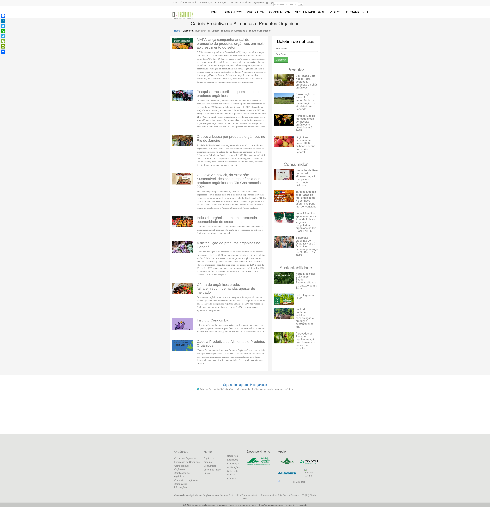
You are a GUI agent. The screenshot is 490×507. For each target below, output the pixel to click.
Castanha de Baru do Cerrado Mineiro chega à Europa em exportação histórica (307, 177)
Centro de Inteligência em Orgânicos (209, 505)
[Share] (3, 51)
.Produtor (255, 12)
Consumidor (296, 164)
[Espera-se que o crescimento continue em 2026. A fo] (125, 416)
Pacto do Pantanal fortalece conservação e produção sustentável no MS (305, 318)
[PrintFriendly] (3, 46)
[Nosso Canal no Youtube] (267, 2)
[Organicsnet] (287, 461)
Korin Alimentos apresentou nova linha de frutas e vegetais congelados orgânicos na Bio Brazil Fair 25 (306, 222)
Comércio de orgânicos (186, 480)
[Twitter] (3, 26)
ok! (301, 4)
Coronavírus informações (180, 486)
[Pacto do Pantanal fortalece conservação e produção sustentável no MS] (284, 313)
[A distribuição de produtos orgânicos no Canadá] (182, 247)
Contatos (231, 478)
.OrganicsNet (357, 12)
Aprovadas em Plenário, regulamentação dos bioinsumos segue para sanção (305, 340)
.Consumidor (279, 12)
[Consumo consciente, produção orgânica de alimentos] (205, 416)
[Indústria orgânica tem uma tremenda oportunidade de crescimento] (182, 221)
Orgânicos (181, 451)
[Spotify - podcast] (255, 2)
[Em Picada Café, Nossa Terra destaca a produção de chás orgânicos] (284, 80)
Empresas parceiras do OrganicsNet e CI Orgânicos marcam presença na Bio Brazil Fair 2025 (307, 246)
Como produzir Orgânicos (181, 467)
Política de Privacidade (296, 505)
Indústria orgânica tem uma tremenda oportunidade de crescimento (227, 220)
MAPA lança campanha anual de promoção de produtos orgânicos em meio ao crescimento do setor (231, 44)
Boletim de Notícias (240, 2)
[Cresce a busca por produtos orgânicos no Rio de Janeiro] (182, 140)
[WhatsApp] (3, 31)
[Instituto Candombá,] (182, 324)
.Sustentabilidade (309, 12)
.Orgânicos (232, 12)
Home (177, 30)
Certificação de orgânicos (182, 475)
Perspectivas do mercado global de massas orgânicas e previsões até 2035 (305, 123)
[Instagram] (259, 2)
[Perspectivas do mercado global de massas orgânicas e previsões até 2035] (284, 120)
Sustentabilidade (295, 267)
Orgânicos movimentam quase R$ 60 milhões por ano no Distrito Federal (305, 144)
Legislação (191, 2)
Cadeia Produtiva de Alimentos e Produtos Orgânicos (231, 344)
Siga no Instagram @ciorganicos (245, 384)
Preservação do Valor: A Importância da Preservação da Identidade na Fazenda (305, 101)
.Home (214, 12)
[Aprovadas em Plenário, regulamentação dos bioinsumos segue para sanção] (284, 337)
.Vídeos (335, 12)
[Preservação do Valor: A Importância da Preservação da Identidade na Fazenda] (284, 98)
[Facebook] (263, 2)
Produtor (295, 69)
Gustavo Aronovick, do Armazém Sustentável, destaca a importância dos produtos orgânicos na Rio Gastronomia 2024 (229, 181)
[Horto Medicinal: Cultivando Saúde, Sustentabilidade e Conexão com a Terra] (284, 278)
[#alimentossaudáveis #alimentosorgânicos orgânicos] (365, 416)
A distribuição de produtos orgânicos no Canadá (228, 245)
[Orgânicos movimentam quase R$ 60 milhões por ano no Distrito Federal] (284, 141)
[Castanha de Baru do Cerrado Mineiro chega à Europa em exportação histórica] (284, 174)
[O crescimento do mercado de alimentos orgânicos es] (445, 417)
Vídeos (207, 473)
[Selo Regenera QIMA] (284, 299)
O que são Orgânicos (185, 458)
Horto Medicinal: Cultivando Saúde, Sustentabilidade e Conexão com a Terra (306, 281)
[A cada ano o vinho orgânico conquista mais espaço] (285, 416)
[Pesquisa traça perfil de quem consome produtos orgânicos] (182, 95)
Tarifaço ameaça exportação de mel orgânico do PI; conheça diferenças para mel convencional (306, 199)
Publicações (221, 2)
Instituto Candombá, (213, 320)
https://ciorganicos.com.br (270, 505)
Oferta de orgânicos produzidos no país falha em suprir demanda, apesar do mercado (228, 289)
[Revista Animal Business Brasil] (309, 473)
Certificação (206, 2)
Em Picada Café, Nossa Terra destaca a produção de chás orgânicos (307, 81)
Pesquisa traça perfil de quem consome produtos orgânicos (228, 94)
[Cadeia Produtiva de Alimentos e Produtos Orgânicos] (182, 345)
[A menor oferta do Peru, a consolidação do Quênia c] (45, 416)
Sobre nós (178, 2)
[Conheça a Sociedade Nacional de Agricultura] (260, 461)
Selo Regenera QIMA (305, 296)
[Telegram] (3, 36)
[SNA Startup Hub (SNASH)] (309, 461)
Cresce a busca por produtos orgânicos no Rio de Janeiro (231, 138)
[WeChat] (3, 41)
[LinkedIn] (3, 20)
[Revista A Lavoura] (287, 473)
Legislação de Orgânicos (187, 462)
